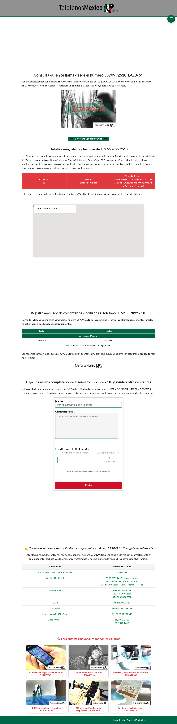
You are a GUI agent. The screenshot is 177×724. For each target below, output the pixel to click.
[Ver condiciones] (108, 461)
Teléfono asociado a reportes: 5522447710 (46, 709)
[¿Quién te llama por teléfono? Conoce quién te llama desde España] (88, 12)
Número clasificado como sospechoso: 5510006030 (88, 709)
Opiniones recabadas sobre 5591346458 (130, 709)
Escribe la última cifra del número (75, 453)
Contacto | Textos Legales (137, 720)
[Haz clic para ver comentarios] (88, 139)
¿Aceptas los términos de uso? (108, 453)
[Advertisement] (88, 44)
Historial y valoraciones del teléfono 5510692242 (130, 673)
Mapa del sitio (119, 720)
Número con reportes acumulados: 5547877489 (46, 673)
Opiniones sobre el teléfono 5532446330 (88, 673)
